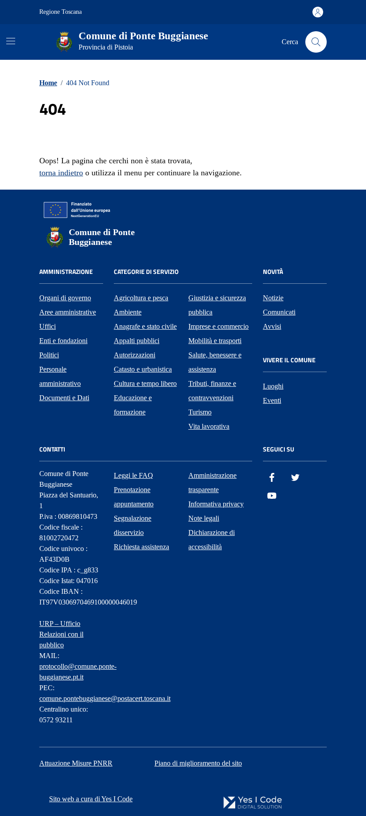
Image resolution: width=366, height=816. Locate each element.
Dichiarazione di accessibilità (211, 540)
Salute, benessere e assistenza (214, 362)
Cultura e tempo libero (145, 383)
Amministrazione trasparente (212, 482)
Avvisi (272, 326)
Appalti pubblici (136, 340)
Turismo (200, 412)
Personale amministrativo (60, 376)
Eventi (272, 400)
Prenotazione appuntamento (134, 497)
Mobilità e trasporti (214, 340)
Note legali (203, 518)
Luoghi (273, 386)
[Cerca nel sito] (316, 42)
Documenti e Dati (64, 398)
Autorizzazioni (134, 355)
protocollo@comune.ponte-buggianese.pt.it (77, 672)
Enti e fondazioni (63, 340)
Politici (49, 355)
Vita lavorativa (208, 426)
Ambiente (127, 312)
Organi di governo (65, 298)
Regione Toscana (60, 11)
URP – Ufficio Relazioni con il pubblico (61, 634)
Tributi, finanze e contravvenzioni (212, 391)
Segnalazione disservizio (132, 525)
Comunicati (279, 312)
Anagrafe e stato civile (145, 326)
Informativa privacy (216, 504)
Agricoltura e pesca (141, 298)
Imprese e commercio (218, 326)
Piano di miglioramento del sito (198, 763)
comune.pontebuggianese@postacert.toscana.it (105, 698)
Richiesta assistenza (141, 547)
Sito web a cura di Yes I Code (91, 799)
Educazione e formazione (133, 405)
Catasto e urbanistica (143, 369)
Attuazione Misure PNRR (75, 763)
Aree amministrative (67, 312)
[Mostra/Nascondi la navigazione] (10, 41)
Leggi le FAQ (133, 475)
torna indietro (61, 172)
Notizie (273, 298)
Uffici (47, 326)
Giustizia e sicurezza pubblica (217, 305)
